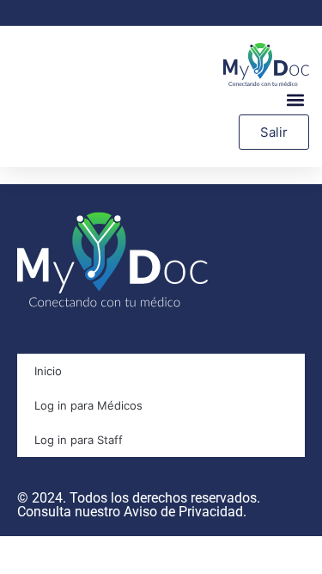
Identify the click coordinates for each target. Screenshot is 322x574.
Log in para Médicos (88, 405)
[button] (295, 100)
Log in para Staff (78, 440)
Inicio (48, 371)
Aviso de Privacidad (183, 511)
